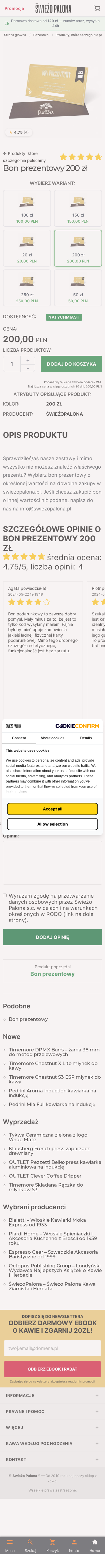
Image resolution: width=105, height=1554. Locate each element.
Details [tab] (86, 738)
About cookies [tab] (52, 738)
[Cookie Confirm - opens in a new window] (77, 726)
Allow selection (52, 823)
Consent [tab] (19, 738)
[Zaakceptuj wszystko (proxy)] (52, 809)
